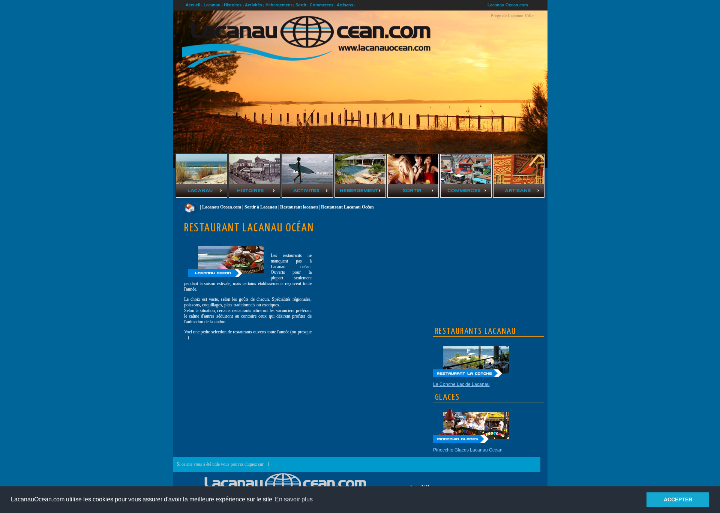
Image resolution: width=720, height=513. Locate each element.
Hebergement (279, 5)
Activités (253, 5)
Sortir (301, 5)
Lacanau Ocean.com (508, 5)
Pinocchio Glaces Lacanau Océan (467, 450)
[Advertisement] (489, 255)
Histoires (233, 5)
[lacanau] (191, 207)
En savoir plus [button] (294, 499)
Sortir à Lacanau (260, 207)
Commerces (321, 5)
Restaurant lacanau (299, 207)
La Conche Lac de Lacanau (461, 384)
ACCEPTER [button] (678, 499)
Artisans (345, 5)
